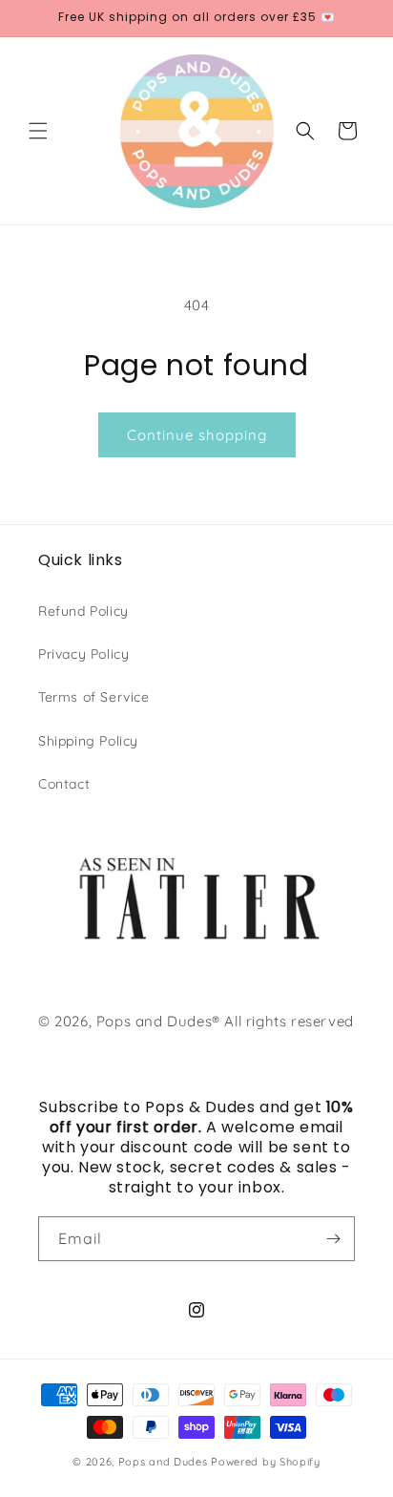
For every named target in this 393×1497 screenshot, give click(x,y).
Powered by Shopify (266, 1461)
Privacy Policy (83, 654)
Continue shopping (197, 435)
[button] (38, 131)
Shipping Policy (88, 740)
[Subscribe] (333, 1238)
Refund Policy (83, 611)
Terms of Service (94, 697)
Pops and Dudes (163, 1461)
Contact (64, 783)
